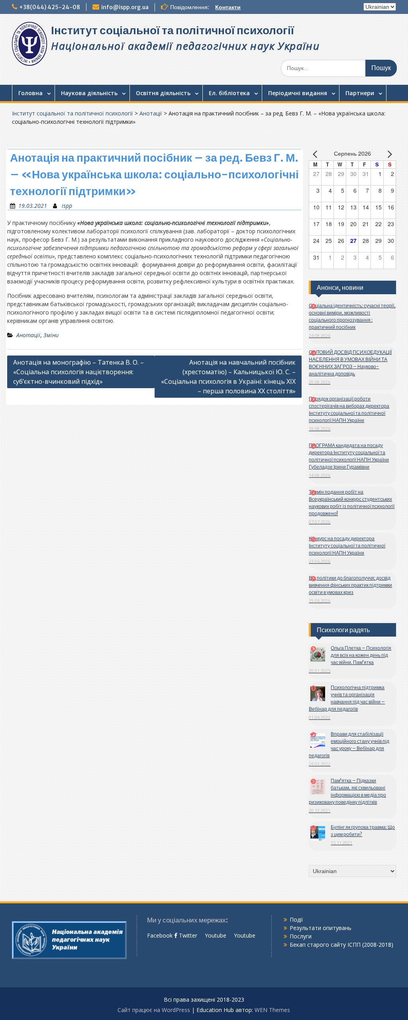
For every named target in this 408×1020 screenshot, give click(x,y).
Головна (30, 93)
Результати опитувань (320, 928)
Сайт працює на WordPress (154, 1010)
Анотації (150, 113)
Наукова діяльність (89, 93)
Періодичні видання (297, 93)
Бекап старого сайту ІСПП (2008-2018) (341, 944)
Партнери (359, 93)
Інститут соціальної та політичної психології (172, 30)
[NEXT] (388, 154)
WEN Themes (272, 1010)
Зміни (51, 335)
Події (296, 919)
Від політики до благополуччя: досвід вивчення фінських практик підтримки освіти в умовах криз (350, 585)
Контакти (228, 7)
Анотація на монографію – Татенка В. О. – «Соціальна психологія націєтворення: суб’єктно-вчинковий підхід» (78, 372)
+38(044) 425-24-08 (49, 7)
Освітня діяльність (163, 93)
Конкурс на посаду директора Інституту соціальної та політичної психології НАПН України (347, 545)
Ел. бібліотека (229, 93)
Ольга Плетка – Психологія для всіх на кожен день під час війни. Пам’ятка (361, 655)
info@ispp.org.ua (125, 7)
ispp (67, 205)
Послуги (301, 936)
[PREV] (316, 154)
